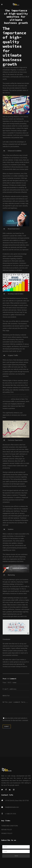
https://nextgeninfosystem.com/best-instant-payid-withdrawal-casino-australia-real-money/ (16, 397)
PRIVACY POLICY (6, 833)
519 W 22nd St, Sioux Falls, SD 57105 (17, 800)
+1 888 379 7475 (10, 814)
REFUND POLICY (6, 829)
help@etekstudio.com (12, 807)
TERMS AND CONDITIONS (9, 826)
